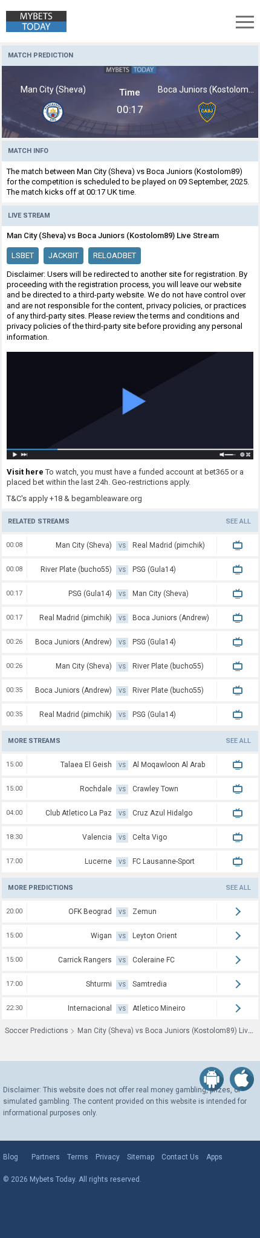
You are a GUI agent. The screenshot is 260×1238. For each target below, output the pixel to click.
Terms (77, 1157)
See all (238, 521)
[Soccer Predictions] (33, 21)
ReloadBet (114, 255)
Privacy (108, 1157)
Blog (10, 1157)
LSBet (22, 255)
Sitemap (140, 1157)
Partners (45, 1157)
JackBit (63, 255)
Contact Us (180, 1157)
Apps (214, 1157)
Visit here (25, 471)
